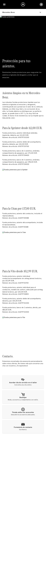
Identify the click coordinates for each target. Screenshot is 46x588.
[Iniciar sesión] (41, 4)
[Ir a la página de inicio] (23, 4)
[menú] (4, 4)
